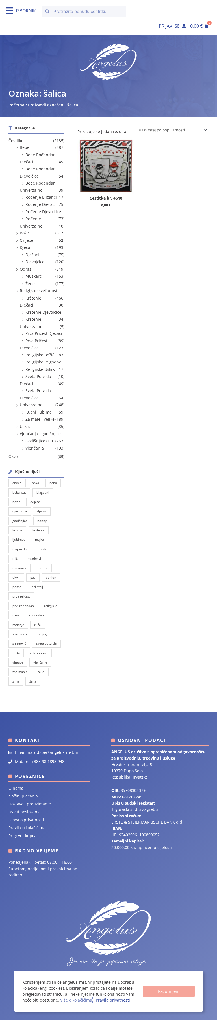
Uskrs (25, 426)
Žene (30, 283)
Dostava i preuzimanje (29, 804)
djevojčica (19, 511)
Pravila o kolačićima (26, 827)
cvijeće (35, 502)
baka (35, 483)
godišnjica (19, 521)
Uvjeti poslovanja (24, 811)
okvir (16, 577)
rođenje (18, 625)
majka (39, 539)
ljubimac (18, 539)
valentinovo (38, 653)
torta (16, 653)
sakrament (20, 634)
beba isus (19, 492)
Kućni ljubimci (39, 412)
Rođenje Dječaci (40, 204)
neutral (42, 568)
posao (16, 587)
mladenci (34, 558)
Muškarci (34, 276)
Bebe (24, 147)
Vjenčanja (34, 448)
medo (43, 549)
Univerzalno (31, 404)
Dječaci (32, 254)
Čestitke (15, 140)
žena (32, 681)
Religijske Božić (39, 355)
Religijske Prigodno (43, 362)
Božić (25, 233)
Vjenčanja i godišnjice (40, 433)
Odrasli (27, 269)
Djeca (25, 247)
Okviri (13, 456)
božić (16, 502)
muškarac (19, 568)
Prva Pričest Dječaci (43, 333)
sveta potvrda (46, 643)
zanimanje (19, 672)
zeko (41, 672)
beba (53, 483)
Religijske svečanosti (39, 290)
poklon (51, 577)
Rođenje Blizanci (41, 197)
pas (32, 577)
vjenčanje (40, 662)
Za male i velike (40, 419)
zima (15, 681)
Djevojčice (34, 261)
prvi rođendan (23, 606)
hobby (42, 521)
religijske (50, 606)
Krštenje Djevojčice (43, 312)
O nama (15, 788)
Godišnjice (35, 441)
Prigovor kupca (22, 835)
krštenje (38, 530)
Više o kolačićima (76, 1000)
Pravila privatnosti (113, 1000)
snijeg (42, 634)
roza (15, 615)
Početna (16, 105)
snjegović (19, 643)
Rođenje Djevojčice (43, 211)
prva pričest (21, 596)
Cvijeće (26, 240)
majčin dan (20, 549)
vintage (17, 662)
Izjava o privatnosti (26, 819)
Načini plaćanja (23, 796)
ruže (37, 625)
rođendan (36, 615)
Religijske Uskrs (40, 369)
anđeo (17, 483)
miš (15, 558)
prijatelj (37, 587)
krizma (17, 530)
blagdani (42, 492)
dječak (41, 511)
